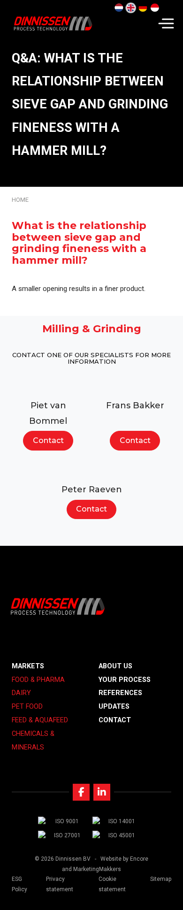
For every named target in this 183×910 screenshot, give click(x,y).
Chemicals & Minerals (33, 740)
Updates (114, 707)
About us (115, 666)
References (120, 693)
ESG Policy (19, 884)
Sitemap (160, 879)
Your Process (125, 680)
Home (20, 199)
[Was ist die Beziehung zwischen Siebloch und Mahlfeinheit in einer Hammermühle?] (142, 8)
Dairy (21, 693)
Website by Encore (124, 859)
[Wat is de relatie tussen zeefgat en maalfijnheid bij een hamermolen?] (118, 8)
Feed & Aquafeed (40, 720)
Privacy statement (59, 884)
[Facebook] (81, 792)
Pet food (27, 707)
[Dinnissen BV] (53, 23)
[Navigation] (166, 23)
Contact (48, 440)
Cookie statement (112, 884)
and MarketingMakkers (91, 869)
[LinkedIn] (101, 792)
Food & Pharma (38, 680)
